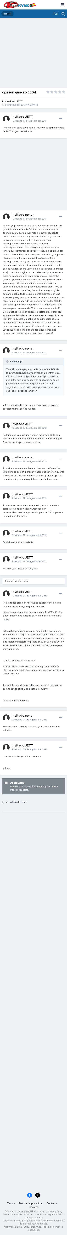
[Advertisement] (33, 53)
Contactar (52, 1203)
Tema (10, 1203)
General (34, 104)
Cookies (33, 1207)
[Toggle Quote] (7, 361)
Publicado (29, 120)
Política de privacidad (31, 1203)
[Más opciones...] (60, 119)
